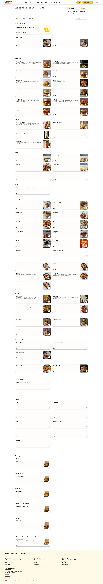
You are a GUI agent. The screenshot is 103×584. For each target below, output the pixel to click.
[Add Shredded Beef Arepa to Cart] (49, 179)
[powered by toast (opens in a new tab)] (9, 580)
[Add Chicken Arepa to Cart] (86, 160)
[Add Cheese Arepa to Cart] (86, 170)
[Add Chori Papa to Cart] (86, 217)
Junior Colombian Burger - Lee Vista (41, 556)
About (26, 2)
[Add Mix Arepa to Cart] (49, 170)
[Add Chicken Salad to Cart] (49, 193)
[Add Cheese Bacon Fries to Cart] (49, 227)
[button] (31, 2)
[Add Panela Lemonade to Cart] (49, 436)
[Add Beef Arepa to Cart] (49, 160)
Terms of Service (18, 580)
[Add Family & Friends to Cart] (49, 545)
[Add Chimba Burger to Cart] (86, 114)
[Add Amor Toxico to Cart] (49, 311)
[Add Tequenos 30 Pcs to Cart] (49, 481)
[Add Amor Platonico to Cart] (49, 302)
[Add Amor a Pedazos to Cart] (86, 311)
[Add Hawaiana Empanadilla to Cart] (49, 348)
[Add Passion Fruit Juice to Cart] (86, 427)
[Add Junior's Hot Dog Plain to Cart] (49, 128)
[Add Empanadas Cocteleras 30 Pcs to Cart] (49, 511)
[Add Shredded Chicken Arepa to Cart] (86, 179)
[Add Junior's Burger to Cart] (49, 66)
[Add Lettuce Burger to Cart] (86, 66)
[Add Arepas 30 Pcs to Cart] (49, 496)
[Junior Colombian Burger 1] (8, 2)
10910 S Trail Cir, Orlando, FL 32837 (70, 559)
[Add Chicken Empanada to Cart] (86, 325)
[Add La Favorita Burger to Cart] (49, 114)
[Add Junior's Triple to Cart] (86, 95)
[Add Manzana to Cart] (49, 417)
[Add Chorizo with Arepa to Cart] (49, 217)
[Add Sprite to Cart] (86, 417)
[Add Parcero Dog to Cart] (49, 147)
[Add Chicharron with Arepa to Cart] (86, 208)
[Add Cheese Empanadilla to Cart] (49, 45)
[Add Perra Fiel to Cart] (49, 137)
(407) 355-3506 (8, 558)
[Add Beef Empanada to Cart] (86, 45)
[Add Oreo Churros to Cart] (49, 246)
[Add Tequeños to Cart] (86, 227)
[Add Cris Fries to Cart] (86, 269)
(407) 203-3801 (8, 569)
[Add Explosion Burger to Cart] (49, 76)
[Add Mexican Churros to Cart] (49, 236)
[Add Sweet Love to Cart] (86, 302)
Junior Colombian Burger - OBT (69, 556)
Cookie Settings (36, 580)
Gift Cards (37, 2)
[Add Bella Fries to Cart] (49, 278)
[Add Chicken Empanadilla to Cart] (86, 348)
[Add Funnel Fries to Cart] (86, 236)
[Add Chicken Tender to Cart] (49, 371)
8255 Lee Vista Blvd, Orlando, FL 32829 (42, 559)
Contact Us (52, 2)
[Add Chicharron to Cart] (49, 528)
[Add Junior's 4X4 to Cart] (49, 95)
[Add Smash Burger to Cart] (49, 104)
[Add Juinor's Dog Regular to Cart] (86, 128)
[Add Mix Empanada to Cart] (49, 334)
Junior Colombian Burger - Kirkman (12, 556)
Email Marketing (44, 2)
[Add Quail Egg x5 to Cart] (49, 255)
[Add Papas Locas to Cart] (86, 278)
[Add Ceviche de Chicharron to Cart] (86, 255)
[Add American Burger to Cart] (49, 85)
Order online (7, 564)
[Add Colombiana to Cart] (86, 408)
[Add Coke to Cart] (49, 408)
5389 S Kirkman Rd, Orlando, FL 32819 (13, 559)
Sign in (96, 2)
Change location (33, 9)
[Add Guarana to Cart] (49, 446)
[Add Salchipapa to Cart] (49, 208)
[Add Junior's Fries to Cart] (49, 269)
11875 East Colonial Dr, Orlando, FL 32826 (14, 571)
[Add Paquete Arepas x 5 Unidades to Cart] (49, 388)
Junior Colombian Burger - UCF (11, 568)
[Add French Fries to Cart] (86, 246)
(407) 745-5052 (37, 558)
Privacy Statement (28, 580)
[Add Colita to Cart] (86, 436)
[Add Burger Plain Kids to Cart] (86, 371)
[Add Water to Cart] (49, 427)
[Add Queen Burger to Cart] (86, 104)
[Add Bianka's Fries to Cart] (49, 288)
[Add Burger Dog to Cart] (86, 76)
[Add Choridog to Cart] (86, 137)
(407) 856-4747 (65, 558)
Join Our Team (59, 2)
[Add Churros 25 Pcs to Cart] (49, 466)
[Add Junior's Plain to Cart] (86, 85)
